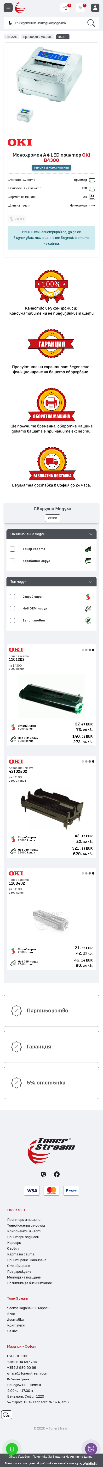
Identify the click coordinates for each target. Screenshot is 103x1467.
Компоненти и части (24, 1231)
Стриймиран (27, 725)
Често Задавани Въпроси (28, 1308)
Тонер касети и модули (26, 1225)
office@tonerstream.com (27, 1373)
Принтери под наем (23, 1237)
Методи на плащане (24, 1277)
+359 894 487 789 (22, 1362)
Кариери (14, 1243)
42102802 (18, 771)
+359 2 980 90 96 (21, 1368)
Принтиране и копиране (26, 1260)
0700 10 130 (17, 1356)
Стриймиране (18, 1266)
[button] (51, 534)
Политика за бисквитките (29, 1283)
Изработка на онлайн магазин (59, 1463)
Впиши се (30, 232)
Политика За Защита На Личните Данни (62, 1456)
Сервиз (13, 1248)
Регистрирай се (52, 232)
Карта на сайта (20, 1254)
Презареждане (19, 1271)
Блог (11, 1314)
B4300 (63, 36)
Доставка (15, 1319)
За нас (12, 1331)
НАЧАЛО (11, 36)
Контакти (16, 1325)
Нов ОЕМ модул (28, 738)
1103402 (17, 883)
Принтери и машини (37, 36)
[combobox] (43, 23)
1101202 (16, 659)
